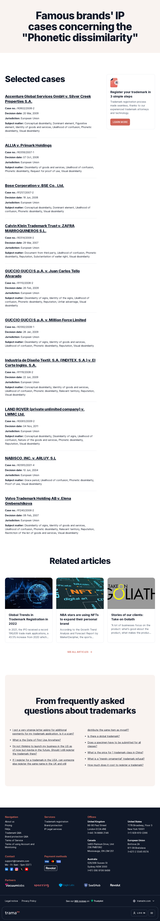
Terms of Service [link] (14, 840)
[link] (131, 101)
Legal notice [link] (11, 901)
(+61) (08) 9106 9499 (99, 870)
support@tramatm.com (17, 861)
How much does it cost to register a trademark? (115, 765)
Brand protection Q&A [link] (16, 836)
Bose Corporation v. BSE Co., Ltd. (34, 185)
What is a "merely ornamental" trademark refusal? (116, 758)
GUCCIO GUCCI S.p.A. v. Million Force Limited (45, 320)
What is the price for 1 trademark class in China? (115, 752)
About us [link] (9, 821)
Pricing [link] (8, 825)
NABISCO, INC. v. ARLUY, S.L (30, 458)
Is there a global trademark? (104, 736)
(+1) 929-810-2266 (138, 832)
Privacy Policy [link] (29, 901)
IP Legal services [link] (53, 829)
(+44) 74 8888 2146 (98, 832)
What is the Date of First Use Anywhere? (36, 739)
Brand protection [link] (53, 825)
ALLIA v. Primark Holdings (28, 145)
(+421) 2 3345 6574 (138, 851)
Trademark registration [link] (56, 821)
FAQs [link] (7, 829)
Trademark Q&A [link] (13, 832)
